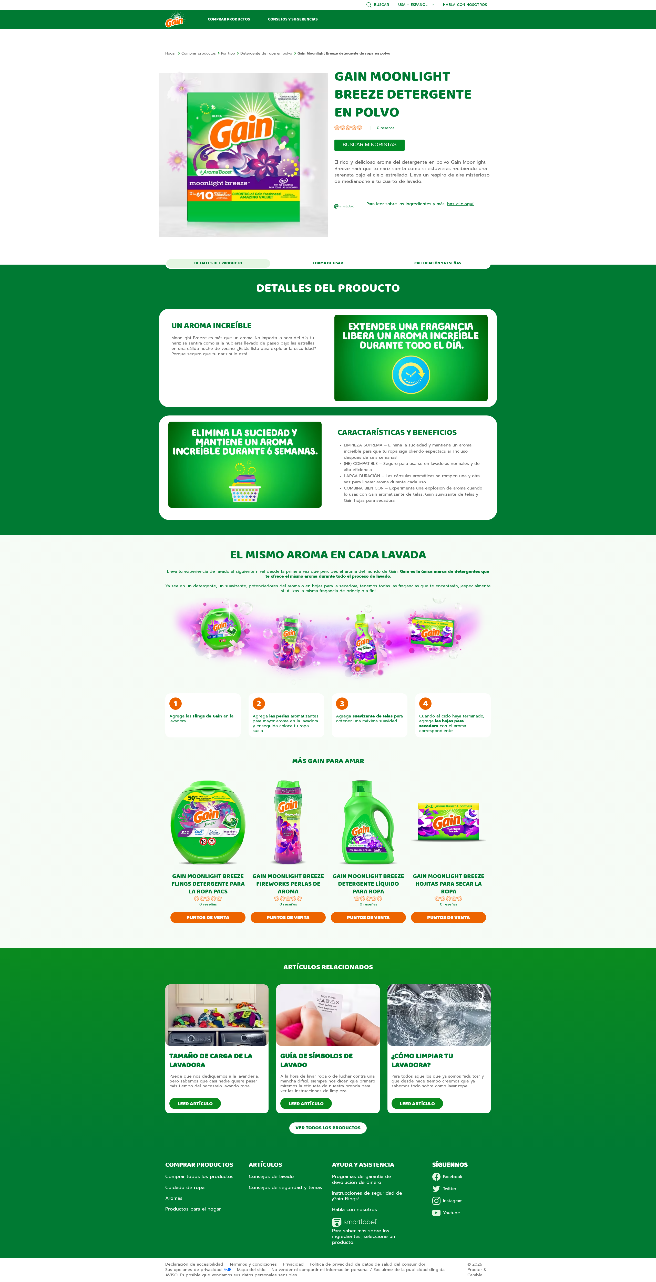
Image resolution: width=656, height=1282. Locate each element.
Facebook (452, 1177)
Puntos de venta (208, 918)
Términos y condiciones (253, 1264)
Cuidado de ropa (184, 1187)
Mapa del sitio (251, 1270)
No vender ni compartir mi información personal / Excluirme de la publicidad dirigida (358, 1269)
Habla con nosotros (465, 5)
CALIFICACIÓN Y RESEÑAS (437, 263)
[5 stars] (359, 128)
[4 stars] (353, 128)
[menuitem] (173, 53)
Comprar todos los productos (199, 1176)
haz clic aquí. (460, 204)
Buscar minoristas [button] (369, 144)
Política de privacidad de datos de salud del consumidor (367, 1264)
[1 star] (337, 128)
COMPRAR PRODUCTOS (229, 19)
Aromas (173, 1198)
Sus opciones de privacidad (193, 1270)
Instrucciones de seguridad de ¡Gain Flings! (367, 1196)
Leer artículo (195, 1104)
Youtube (451, 1213)
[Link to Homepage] (175, 26)
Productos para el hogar (193, 1209)
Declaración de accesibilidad (194, 1264)
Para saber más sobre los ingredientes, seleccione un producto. (363, 1236)
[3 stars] (348, 128)
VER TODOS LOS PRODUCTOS (328, 1128)
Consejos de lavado (271, 1176)
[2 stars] (342, 128)
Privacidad (293, 1264)
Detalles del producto (218, 263)
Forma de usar (328, 263)
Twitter (449, 1189)
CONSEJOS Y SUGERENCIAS (293, 19)
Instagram (453, 1201)
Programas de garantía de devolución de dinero (361, 1179)
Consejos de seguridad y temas (285, 1187)
